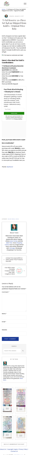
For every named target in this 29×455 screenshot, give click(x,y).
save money (14, 241)
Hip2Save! (10, 167)
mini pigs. (12, 248)
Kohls (17, 218)
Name (4, 313)
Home (3, 9)
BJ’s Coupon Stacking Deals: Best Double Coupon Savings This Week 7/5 (21, 424)
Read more (8, 409)
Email (4, 322)
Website (4, 330)
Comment (5, 292)
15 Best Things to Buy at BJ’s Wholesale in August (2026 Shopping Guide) (7, 397)
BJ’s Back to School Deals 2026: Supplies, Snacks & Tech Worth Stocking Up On (21, 397)
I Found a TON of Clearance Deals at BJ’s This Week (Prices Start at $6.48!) (7, 424)
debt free (9, 243)
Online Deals (11, 218)
